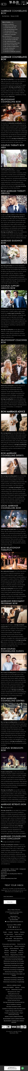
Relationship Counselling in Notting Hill (14, 977)
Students (21, 950)
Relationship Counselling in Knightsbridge (13, 981)
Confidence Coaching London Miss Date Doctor (13, 1008)
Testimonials (13, 952)
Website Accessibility (19, 946)
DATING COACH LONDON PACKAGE (14, 1016)
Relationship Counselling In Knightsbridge (13, 969)
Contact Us (20, 952)
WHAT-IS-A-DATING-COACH (14, 985)
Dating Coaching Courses (14, 1000)
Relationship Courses (17, 989)
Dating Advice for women (14, 991)
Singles (5, 932)
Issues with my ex (19, 934)
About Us (6, 952)
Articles (23, 987)
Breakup (16, 932)
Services (8, 989)
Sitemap (7, 954)
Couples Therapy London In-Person (13, 1010)
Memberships (14, 950)
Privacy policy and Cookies (9, 944)
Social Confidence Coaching (14, 1004)
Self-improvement (8, 934)
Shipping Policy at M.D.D (17, 954)
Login (19, 4)
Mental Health (8, 938)
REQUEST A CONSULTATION (12, 1068)
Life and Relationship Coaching (14, 995)
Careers (6, 948)
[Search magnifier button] (13, 7)
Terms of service (21, 944)
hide (12, 22)
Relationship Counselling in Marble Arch (14, 979)
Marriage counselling (11, 870)
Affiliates (7, 950)
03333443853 (14, 919)
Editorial (17, 987)
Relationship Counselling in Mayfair (14, 971)
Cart (26, 4)
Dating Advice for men (13, 993)
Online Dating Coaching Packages (13, 998)
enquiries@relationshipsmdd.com (15, 921)
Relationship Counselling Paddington (14, 959)
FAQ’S (22, 948)
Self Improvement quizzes (14, 940)
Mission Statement (14, 948)
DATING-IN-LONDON (8, 987)
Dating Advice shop (8, 946)
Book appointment (18, 938)
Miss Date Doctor (5, 16)
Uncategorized (22, 869)
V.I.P (7, 936)
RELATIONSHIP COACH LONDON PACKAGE (13, 1018)
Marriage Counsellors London (14, 1006)
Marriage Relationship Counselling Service (13, 1002)
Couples (11, 932)
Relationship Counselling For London (14, 965)
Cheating (22, 932)
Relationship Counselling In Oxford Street (14, 967)
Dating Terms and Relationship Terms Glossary (13, 956)
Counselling (3, 870)
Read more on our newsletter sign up (14, 891)
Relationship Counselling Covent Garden (14, 963)
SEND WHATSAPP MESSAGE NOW (14, 929)
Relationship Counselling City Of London (14, 961)
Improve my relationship (16, 936)
